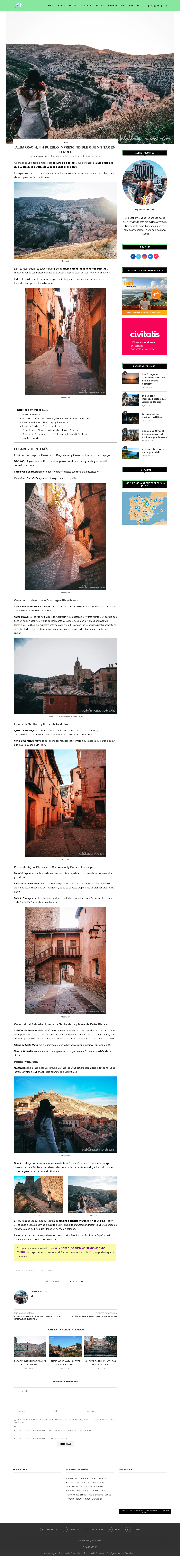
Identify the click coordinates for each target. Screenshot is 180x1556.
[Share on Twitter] (76, 1281)
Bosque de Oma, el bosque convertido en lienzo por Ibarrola (154, 434)
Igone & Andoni (40, 156)
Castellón (91, 1482)
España (72, 6)
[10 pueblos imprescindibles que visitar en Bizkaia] (130, 400)
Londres (70, 1490)
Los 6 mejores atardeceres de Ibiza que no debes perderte (154, 379)
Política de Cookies (94, 1553)
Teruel (79, 1498)
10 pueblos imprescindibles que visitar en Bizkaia (154, 398)
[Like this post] (70, 1281)
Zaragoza (97, 1498)
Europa (85, 6)
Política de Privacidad (70, 1553)
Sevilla (108, 1494)
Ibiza (92, 1486)
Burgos (70, 1482)
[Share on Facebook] (73, 1281)
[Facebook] (148, 5)
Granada (70, 1486)
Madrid (94, 1490)
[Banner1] (144, 296)
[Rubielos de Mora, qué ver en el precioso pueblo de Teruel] (65, 1346)
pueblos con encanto (25, 1270)
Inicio (51, 6)
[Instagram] (155, 5)
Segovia (99, 1494)
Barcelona (80, 1478)
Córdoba (101, 1482)
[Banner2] (144, 336)
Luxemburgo (82, 1490)
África (99, 6)
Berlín (90, 1478)
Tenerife (70, 1498)
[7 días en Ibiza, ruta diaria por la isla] (130, 453)
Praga (91, 1494)
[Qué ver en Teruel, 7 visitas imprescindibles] (100, 1346)
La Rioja (100, 1486)
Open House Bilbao (76, 1494)
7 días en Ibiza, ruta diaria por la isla (153, 451)
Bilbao (61, 6)
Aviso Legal (50, 1553)
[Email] (158, 5)
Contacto (134, 6)
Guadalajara (82, 1486)
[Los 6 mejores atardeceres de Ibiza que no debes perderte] (130, 378)
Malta (102, 1490)
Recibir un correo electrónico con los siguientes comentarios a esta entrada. (53, 1430)
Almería (70, 1478)
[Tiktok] (161, 5)
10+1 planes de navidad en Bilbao (152, 415)
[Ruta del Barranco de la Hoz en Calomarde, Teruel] (30, 1346)
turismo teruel (47, 1270)
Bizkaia (105, 1478)
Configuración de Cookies (120, 1553)
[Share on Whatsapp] (79, 1281)
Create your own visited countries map (135, 1511)
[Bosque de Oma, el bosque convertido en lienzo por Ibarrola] (130, 435)
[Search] (166, 5)
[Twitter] (152, 5)
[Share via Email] (82, 1281)
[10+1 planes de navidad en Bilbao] (130, 418)
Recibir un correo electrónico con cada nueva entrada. (42, 1438)
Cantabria (80, 1482)
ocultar (46, 410)
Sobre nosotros (116, 6)
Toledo (87, 1498)
